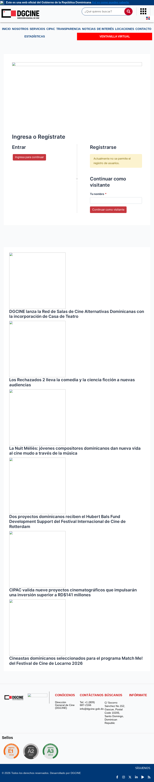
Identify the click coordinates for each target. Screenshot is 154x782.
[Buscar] (128, 11)
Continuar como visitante (108, 209)
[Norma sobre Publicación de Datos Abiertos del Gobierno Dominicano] (51, 751)
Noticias (89, 28)
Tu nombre (98, 194)
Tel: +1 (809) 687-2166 (87, 704)
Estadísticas (34, 36)
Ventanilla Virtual (115, 36)
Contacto (143, 28)
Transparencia (68, 28)
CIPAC (50, 28)
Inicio (6, 28)
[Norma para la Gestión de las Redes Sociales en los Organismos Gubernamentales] (11, 751)
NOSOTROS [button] (20, 28)
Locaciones (124, 28)
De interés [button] (105, 28)
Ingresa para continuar (29, 157)
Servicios (37, 28)
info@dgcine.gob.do (90, 708)
